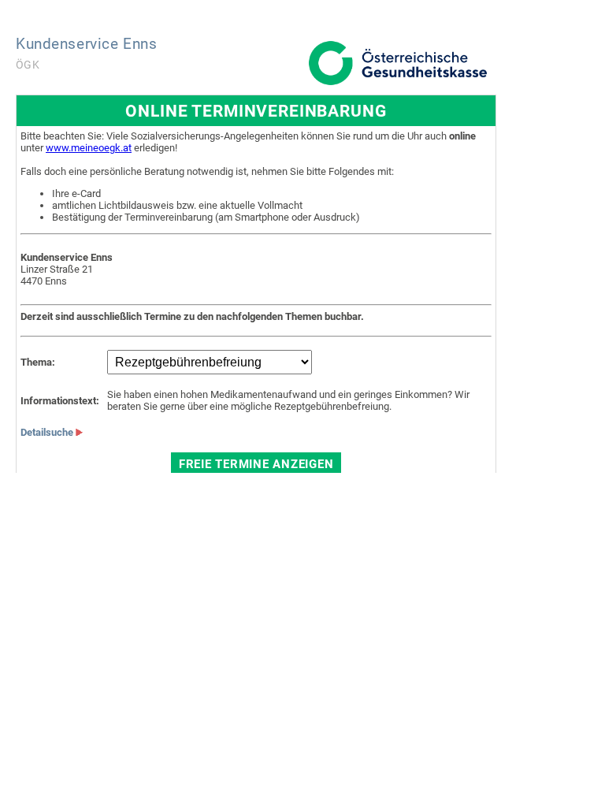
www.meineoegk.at (89, 148)
